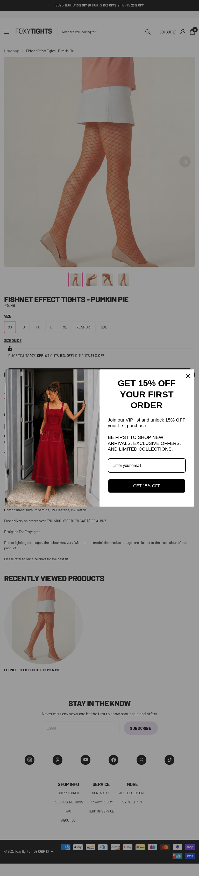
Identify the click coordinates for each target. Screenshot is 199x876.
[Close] (188, 376)
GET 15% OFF (146, 486)
